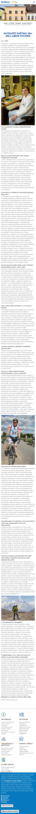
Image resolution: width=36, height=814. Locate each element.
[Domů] (9, 2)
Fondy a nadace (23, 746)
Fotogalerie (22, 723)
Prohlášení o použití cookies (12, 780)
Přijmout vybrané (7, 805)
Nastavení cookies (5, 771)
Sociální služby (5, 751)
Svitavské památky (6, 727)
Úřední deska (23, 749)
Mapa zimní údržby (24, 727)
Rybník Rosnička (24, 728)
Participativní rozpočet (8, 732)
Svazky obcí (4, 730)
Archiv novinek (26, 23)
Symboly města (5, 728)
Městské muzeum (6, 754)
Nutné (4, 802)
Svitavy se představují (7, 722)
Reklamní (5, 800)
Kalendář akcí (23, 725)
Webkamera (22, 733)
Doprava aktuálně (24, 722)
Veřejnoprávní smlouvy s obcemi (26, 754)
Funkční (5, 798)
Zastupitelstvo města (7, 748)
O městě (11, 23)
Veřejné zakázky (23, 751)
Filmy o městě (5, 723)
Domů (6, 23)
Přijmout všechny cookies (10, 811)
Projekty (3, 733)
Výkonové (5, 796)
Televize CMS (23, 732)
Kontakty (22, 748)
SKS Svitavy (4, 753)
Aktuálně (18, 23)
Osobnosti (4, 725)
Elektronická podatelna (8, 767)
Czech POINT (5, 769)
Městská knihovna (6, 749)
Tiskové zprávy (23, 730)
